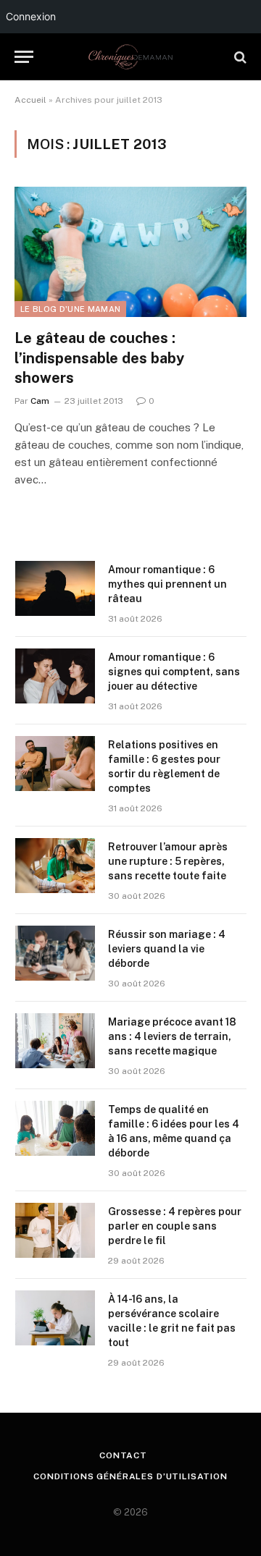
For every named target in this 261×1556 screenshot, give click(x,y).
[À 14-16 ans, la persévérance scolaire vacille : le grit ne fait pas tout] (55, 1317)
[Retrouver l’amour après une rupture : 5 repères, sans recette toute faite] (55, 865)
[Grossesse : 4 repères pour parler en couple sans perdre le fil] (55, 1230)
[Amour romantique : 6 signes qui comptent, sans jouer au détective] (55, 675)
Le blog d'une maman (70, 309)
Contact (123, 1455)
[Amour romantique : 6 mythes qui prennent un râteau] (55, 588)
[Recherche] (238, 57)
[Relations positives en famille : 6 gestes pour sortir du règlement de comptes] (55, 763)
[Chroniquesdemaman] (130, 56)
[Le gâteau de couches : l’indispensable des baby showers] (130, 252)
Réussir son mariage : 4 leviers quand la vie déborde (166, 949)
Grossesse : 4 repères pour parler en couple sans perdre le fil (174, 1226)
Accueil (30, 100)
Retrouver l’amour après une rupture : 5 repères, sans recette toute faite (168, 861)
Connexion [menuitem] (31, 16)
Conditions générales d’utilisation (130, 1476)
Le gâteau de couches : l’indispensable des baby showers (99, 357)
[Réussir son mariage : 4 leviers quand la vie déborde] (55, 953)
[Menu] (23, 57)
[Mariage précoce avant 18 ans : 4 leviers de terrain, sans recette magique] (55, 1040)
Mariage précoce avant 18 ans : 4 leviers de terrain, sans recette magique (172, 1036)
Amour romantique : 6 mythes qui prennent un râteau (167, 584)
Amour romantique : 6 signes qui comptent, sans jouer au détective (174, 671)
